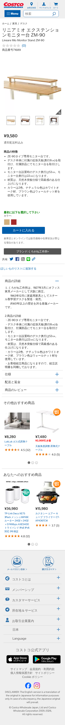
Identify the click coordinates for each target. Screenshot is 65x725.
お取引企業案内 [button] (23, 621)
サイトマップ (18, 669)
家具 (14, 23)
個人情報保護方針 (21, 673)
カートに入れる (23, 230)
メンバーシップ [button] (23, 590)
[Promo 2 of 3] (32, 463)
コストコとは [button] (21, 579)
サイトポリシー (45, 673)
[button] (55, 13)
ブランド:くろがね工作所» (32, 251)
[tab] (32, 578)
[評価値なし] (12, 45)
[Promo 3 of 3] (36, 463)
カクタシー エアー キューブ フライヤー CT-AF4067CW (47, 517)
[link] (11, 259)
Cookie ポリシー (32, 677)
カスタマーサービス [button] (26, 600)
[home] (13, 5)
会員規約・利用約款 (42, 669)
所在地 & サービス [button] (24, 610)
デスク (23, 23)
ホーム (5, 23)
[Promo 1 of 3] (28, 463)
